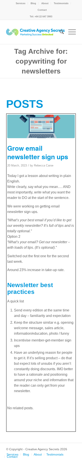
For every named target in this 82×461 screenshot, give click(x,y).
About (45, 3)
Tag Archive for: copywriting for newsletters (41, 61)
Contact (42, 10)
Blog (33, 3)
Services (20, 3)
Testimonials (61, 3)
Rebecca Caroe (43, 165)
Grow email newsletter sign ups (37, 152)
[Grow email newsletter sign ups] (41, 126)
